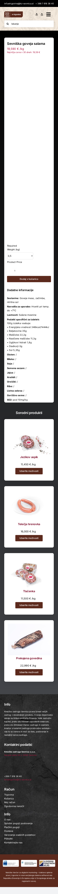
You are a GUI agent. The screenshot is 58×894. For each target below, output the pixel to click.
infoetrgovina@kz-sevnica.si (19, 3)
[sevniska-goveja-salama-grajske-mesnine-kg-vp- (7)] (29, 147)
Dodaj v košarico (29, 279)
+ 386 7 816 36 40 (44, 3)
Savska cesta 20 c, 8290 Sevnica (20, 755)
